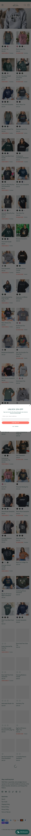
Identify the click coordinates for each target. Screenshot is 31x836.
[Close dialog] (29, 405)
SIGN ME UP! (15, 422)
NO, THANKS (15, 426)
